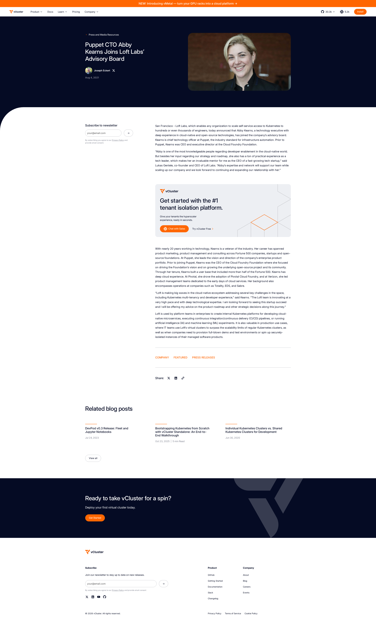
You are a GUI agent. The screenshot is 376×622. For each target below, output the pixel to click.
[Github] (104, 597)
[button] (37, 12)
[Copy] (183, 378)
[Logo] (16, 12)
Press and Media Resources (104, 34)
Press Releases (203, 357)
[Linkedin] (175, 378)
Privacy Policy (118, 140)
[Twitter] (87, 597)
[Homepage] (94, 552)
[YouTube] (98, 597)
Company (162, 357)
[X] (113, 70)
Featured (180, 357)
